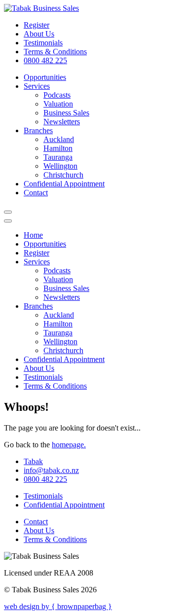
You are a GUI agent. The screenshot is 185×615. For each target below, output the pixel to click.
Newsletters (61, 121)
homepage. (69, 444)
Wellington (60, 166)
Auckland (58, 139)
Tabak (33, 461)
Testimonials (43, 42)
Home (33, 235)
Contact (36, 192)
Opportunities (45, 77)
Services (37, 86)
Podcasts (57, 95)
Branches (38, 130)
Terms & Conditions (55, 51)
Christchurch (63, 175)
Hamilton (58, 148)
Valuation (58, 104)
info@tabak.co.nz (51, 470)
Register (36, 25)
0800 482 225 (45, 60)
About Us (39, 34)
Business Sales (66, 113)
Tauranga (58, 157)
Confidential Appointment (64, 184)
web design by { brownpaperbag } (58, 606)
